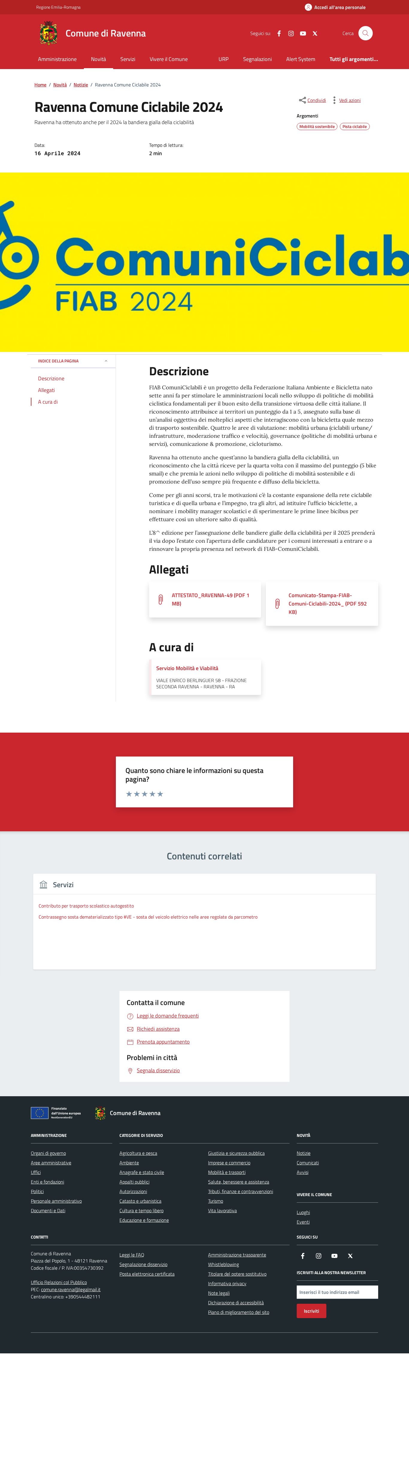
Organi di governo (48, 1153)
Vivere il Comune (169, 59)
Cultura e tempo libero (141, 1210)
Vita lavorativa (222, 1210)
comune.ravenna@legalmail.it (71, 1289)
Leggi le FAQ (131, 1254)
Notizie (303, 1153)
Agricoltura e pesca (138, 1153)
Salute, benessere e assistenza (238, 1181)
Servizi (127, 59)
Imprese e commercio (229, 1162)
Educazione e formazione (144, 1220)
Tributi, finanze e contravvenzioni (240, 1191)
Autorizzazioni (133, 1191)
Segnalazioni (257, 59)
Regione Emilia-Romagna (58, 7)
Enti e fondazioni (47, 1181)
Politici (37, 1191)
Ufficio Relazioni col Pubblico (59, 1282)
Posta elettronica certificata (147, 1273)
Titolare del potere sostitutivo (237, 1273)
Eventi (303, 1221)
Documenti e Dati (48, 1210)
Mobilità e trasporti (227, 1172)
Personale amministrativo (56, 1200)
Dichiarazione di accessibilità (236, 1302)
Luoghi (303, 1212)
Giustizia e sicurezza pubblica (236, 1153)
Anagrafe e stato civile (141, 1172)
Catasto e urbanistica (140, 1200)
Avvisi (302, 1172)
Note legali (219, 1293)
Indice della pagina (58, 361)
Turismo (215, 1200)
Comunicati (308, 1162)
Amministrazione (57, 59)
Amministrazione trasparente (237, 1254)
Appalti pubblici (134, 1181)
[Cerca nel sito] (365, 33)
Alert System (300, 59)
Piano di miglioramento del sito (238, 1312)
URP (224, 59)
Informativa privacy (227, 1283)
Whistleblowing (223, 1264)
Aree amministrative (51, 1162)
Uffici (36, 1172)
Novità (98, 59)
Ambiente (129, 1162)
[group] (204, 925)
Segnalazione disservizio (143, 1264)
